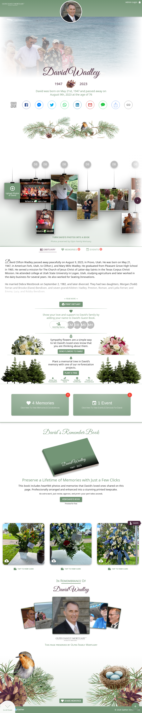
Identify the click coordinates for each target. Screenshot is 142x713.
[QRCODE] (13, 105)
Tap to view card (26, 569)
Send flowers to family (71, 351)
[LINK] (128, 105)
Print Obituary (72, 304)
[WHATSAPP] (64, 105)
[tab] (48, 249)
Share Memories (72, 701)
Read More (71, 299)
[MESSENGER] (39, 105)
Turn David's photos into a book (71, 237)
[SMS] (103, 105)
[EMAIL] (90, 105)
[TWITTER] (52, 105)
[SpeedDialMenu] (135, 706)
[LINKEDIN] (77, 105)
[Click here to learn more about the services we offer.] (71, 639)
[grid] (71, 202)
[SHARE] (115, 105)
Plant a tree (71, 373)
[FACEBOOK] (26, 105)
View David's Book (71, 499)
